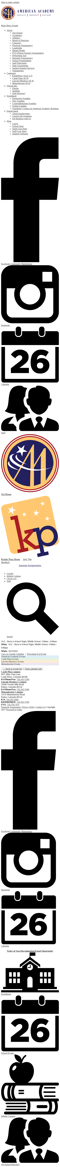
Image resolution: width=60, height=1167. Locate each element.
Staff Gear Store (19, 131)
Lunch (15, 124)
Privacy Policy (28, 707)
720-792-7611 (13, 704)
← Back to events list (12, 669)
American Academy (27, 13)
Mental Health (18, 50)
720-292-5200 (23, 679)
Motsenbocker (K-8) (21, 83)
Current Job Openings (22, 116)
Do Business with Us (21, 118)
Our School (17, 33)
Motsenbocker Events (10, 664)
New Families (18, 101)
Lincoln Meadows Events (12, 661)
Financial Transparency (22, 45)
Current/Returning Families (24, 103)
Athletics (16, 38)
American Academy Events (13, 656)
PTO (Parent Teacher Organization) (28, 53)
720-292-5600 (12, 699)
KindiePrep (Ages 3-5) (22, 76)
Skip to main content (10, 2)
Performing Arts (19, 55)
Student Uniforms (20, 134)
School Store (18, 126)
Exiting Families (19, 106)
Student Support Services (23, 68)
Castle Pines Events (9, 659)
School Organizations (21, 60)
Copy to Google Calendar (12, 654)
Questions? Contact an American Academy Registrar (35, 108)
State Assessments (20, 65)
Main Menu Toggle (9, 25)
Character (16, 43)
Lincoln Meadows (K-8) (23, 81)
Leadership (17, 48)
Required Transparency (22, 58)
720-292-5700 (23, 702)
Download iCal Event (36, 654)
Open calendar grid (33, 669)
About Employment (21, 113)
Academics (17, 35)
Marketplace (26, 264)
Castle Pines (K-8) (20, 78)
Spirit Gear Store (19, 129)
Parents (15, 88)
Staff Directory (18, 93)
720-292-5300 (23, 689)
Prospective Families (21, 98)
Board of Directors (20, 40)
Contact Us (40, 707)
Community (15, 264)
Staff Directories (19, 63)
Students (16, 91)
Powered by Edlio (14, 709)
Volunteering (18, 71)
